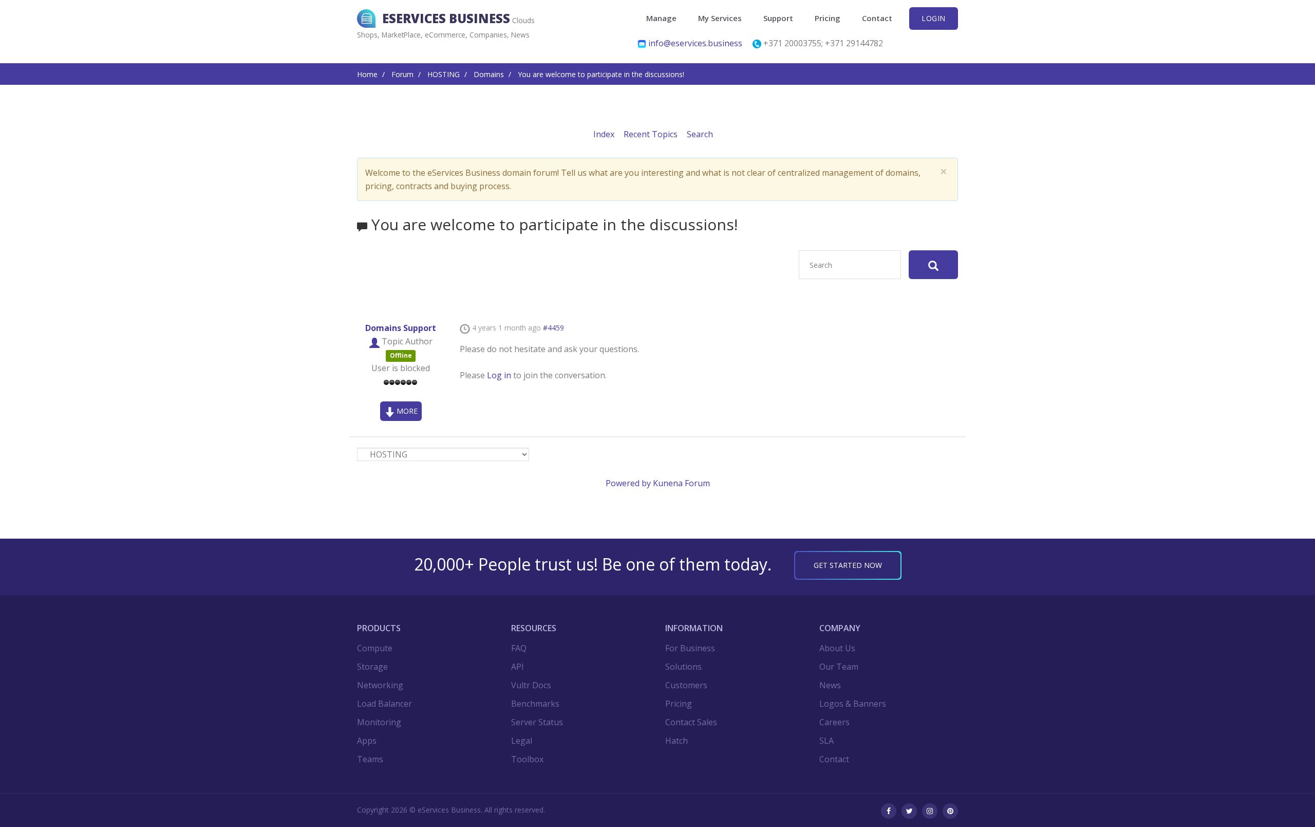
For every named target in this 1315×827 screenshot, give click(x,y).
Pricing (827, 18)
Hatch (676, 740)
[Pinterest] (950, 811)
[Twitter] (909, 811)
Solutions (683, 666)
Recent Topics (651, 134)
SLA (826, 740)
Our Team (838, 666)
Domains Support (400, 328)
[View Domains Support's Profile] (374, 341)
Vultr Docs (531, 685)
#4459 (553, 328)
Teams (370, 759)
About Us (837, 648)
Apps (367, 740)
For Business (690, 648)
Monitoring (379, 722)
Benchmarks (535, 703)
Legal (521, 740)
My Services (720, 18)
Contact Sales (691, 722)
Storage (372, 666)
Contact (877, 18)
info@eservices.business (695, 43)
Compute (374, 648)
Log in (499, 375)
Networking (380, 685)
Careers (834, 722)
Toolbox (527, 759)
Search (700, 134)
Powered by (628, 483)
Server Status (537, 722)
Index (603, 134)
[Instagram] (929, 811)
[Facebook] (888, 811)
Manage (661, 18)
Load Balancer (384, 703)
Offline (401, 355)
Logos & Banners (852, 703)
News (830, 685)
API (517, 666)
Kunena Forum (681, 483)
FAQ (519, 648)
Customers (686, 685)
